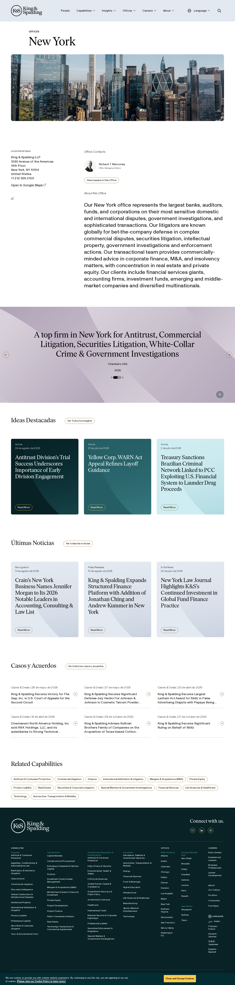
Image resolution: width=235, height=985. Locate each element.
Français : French (213, 927)
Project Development (57, 905)
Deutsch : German (213, 935)
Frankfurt (185, 874)
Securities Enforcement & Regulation (100, 929)
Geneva (185, 880)
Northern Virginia (165, 910)
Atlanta (164, 856)
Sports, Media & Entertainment (131, 909)
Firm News (213, 906)
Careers (212, 848)
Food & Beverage (131, 882)
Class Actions (17, 878)
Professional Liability (21, 921)
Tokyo (184, 920)
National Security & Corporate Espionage (102, 916)
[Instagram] (210, 830)
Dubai (184, 869)
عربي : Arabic (214, 921)
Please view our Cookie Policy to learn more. (41, 981)
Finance (92, 779)
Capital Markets (54, 856)
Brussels (185, 863)
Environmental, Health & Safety (99, 872)
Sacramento (167, 917)
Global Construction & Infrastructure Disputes (22, 895)
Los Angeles (167, 893)
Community (214, 900)
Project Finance (54, 911)
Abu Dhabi (186, 858)
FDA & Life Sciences (97, 879)
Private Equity (197, 779)
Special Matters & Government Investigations (126, 787)
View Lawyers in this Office (101, 180)
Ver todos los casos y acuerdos (86, 666)
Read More (24, 507)
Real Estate (44, 787)
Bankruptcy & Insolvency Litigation (23, 872)
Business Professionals (214, 866)
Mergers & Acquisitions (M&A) (166, 779)
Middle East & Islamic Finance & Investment (63, 893)
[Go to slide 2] (113, 377)
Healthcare (93, 905)
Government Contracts (99, 899)
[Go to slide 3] (120, 377)
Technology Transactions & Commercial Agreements (60, 928)
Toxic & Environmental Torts (24, 934)
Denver (164, 882)
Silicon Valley (167, 928)
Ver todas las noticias (78, 543)
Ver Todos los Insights (79, 420)
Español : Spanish (212, 950)
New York (165, 904)
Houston (165, 888)
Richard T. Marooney (112, 164)
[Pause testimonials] (220, 394)
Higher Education (131, 887)
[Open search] (219, 11)
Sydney (185, 915)
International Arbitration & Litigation (123, 779)
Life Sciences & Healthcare (200, 787)
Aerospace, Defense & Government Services (134, 856)
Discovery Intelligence (22, 889)
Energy (126, 871)
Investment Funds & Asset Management (60, 880)
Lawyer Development (215, 874)
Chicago (165, 872)
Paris (183, 890)
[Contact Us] (192, 830)
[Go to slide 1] (111, 377)
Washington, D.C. (167, 934)
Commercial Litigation (69, 779)
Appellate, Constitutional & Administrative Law (24, 864)
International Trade (97, 910)
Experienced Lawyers (214, 858)
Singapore (186, 909)
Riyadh (184, 896)
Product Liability (22, 787)
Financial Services (169, 787)
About (211, 886)
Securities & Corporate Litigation (75, 787)
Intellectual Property (21, 902)
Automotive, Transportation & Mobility (54, 796)
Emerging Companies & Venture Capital (62, 867)
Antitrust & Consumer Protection (32, 779)
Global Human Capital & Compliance (99, 885)
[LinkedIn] (201, 830)
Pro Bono (212, 895)
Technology (20, 796)
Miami (164, 899)
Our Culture (214, 890)
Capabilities (17, 848)
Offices (165, 848)
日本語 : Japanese (213, 942)
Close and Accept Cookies (180, 978)
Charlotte (165, 866)
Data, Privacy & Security (99, 866)
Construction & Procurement (61, 861)
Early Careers (214, 852)
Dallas (164, 877)
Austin (164, 861)
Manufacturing (130, 903)
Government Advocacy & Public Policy (100, 893)
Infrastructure (129, 892)
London (185, 885)
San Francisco (168, 922)
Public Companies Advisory (60, 916)
